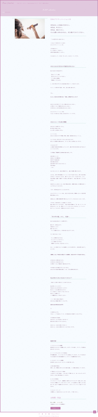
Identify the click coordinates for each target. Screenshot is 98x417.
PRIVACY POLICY (56, 414)
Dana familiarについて (33, 3)
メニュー (25, 3)
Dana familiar (8, 3)
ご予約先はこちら (55, 408)
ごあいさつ (19, 3)
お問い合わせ (45, 3)
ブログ (40, 3)
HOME (3, 12)
